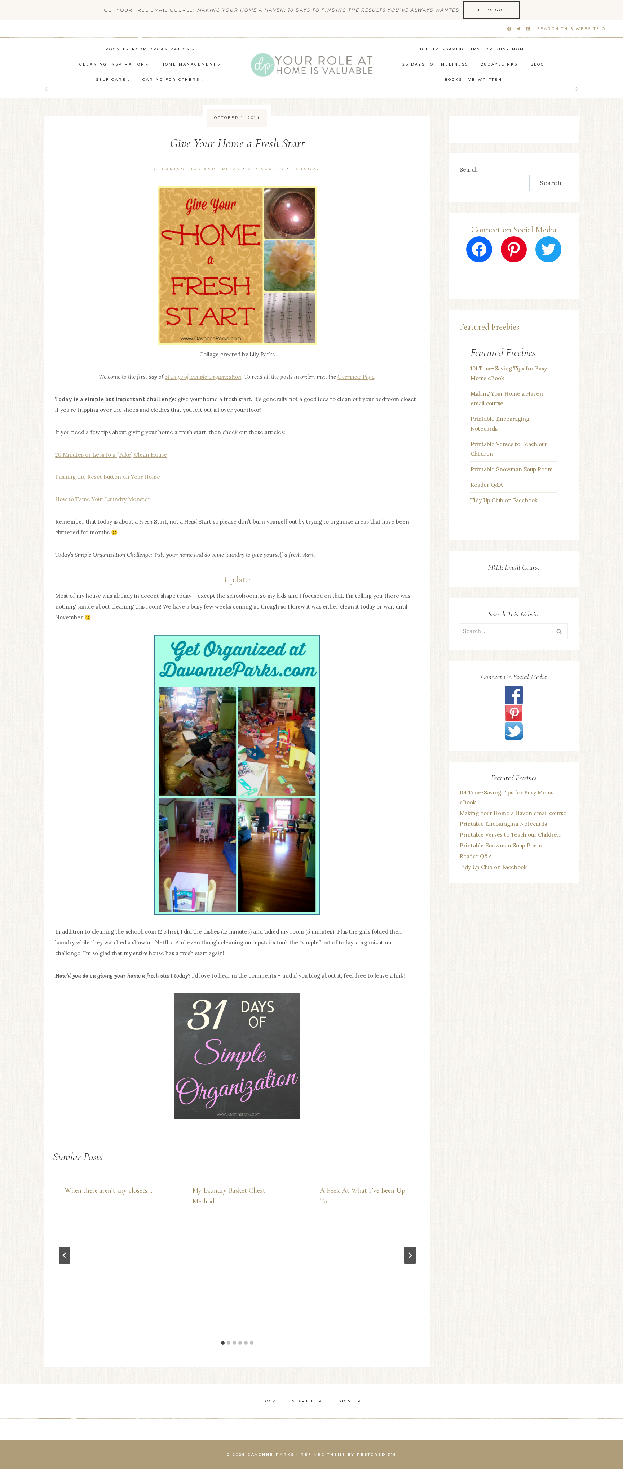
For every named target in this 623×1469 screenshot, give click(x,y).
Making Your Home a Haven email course (506, 398)
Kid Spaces (266, 169)
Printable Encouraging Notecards (499, 423)
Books (270, 1401)
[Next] (410, 1255)
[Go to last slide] (64, 1255)
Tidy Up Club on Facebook (504, 500)
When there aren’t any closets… (108, 1190)
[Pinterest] (528, 29)
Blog (537, 64)
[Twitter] (518, 29)
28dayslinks (499, 64)
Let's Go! (491, 10)
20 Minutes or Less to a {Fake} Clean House (111, 454)
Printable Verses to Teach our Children (508, 449)
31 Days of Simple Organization (203, 376)
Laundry (306, 169)
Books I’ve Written (473, 79)
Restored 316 (376, 1454)
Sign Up (350, 1401)
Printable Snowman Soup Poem (511, 469)
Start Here (309, 1401)
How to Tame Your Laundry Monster (102, 499)
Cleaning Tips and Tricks (197, 169)
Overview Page (355, 376)
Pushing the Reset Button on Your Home (107, 476)
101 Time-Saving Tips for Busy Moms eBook (508, 373)
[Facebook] (509, 29)
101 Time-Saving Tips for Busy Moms (473, 49)
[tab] (223, 1343)
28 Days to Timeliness (435, 64)
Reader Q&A (486, 484)
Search (469, 169)
